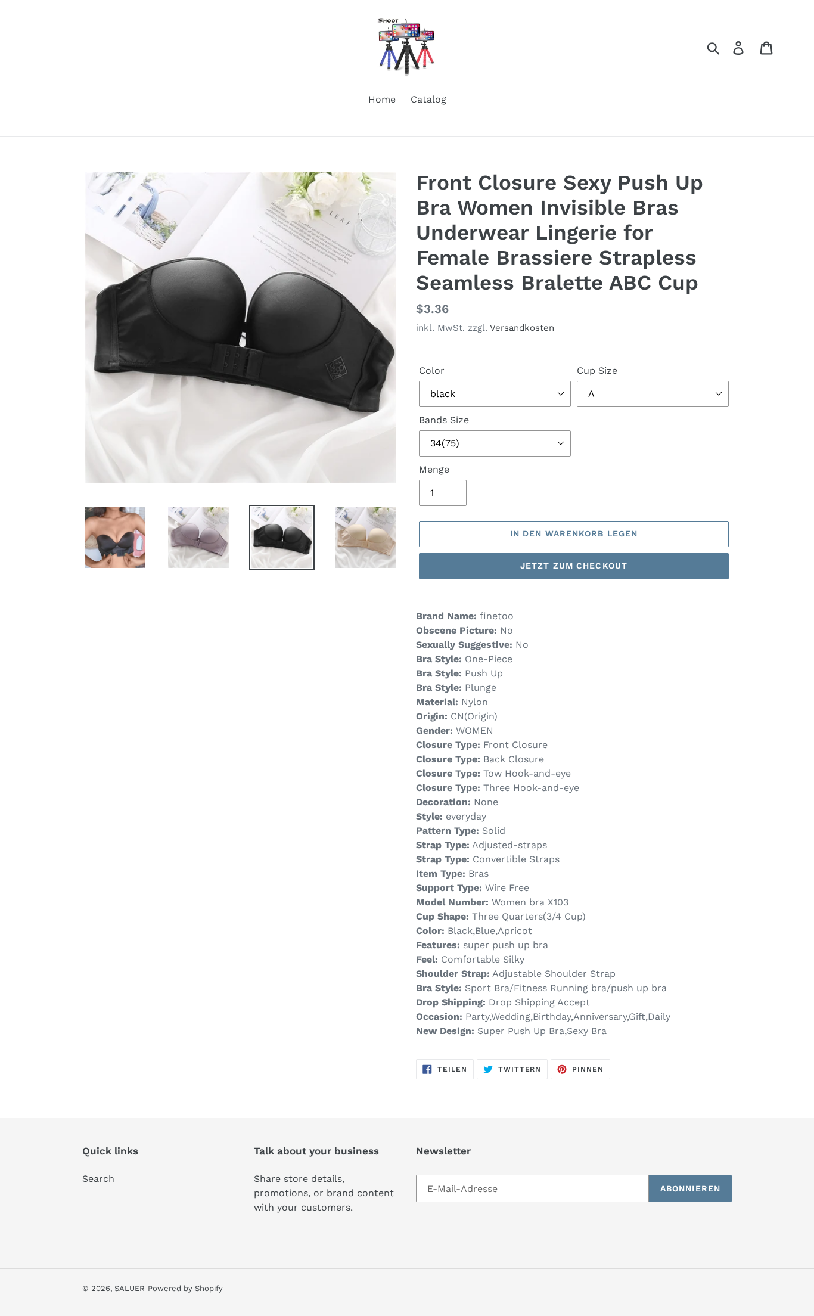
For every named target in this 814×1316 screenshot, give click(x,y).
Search (98, 1178)
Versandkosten (522, 327)
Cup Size (597, 370)
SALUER (129, 1288)
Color (432, 370)
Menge (434, 469)
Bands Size (444, 420)
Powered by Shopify (185, 1288)
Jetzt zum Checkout (573, 565)
